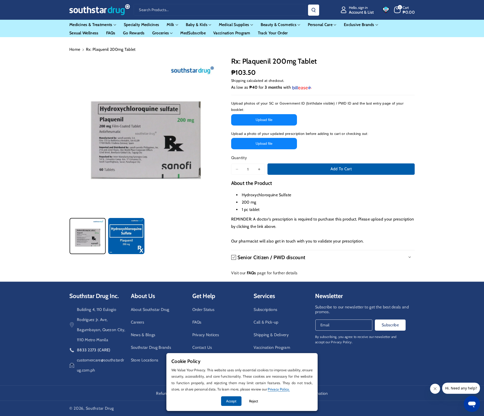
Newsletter (329, 296)
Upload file (264, 120)
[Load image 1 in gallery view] (88, 236)
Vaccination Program (272, 347)
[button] (404, 9)
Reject (253, 401)
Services (264, 296)
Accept (231, 401)
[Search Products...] (313, 10)
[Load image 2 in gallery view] (126, 236)
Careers (137, 322)
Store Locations (145, 360)
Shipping (238, 80)
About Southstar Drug (150, 309)
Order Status (203, 309)
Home (74, 49)
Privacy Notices (205, 334)
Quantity (239, 157)
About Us (143, 296)
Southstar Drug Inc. (94, 296)
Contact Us (202, 347)
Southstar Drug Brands (151, 347)
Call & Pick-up (266, 322)
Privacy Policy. (342, 342)
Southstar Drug (100, 408)
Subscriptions (265, 309)
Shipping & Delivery (271, 334)
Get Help (203, 296)
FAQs (197, 322)
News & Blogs (143, 334)
